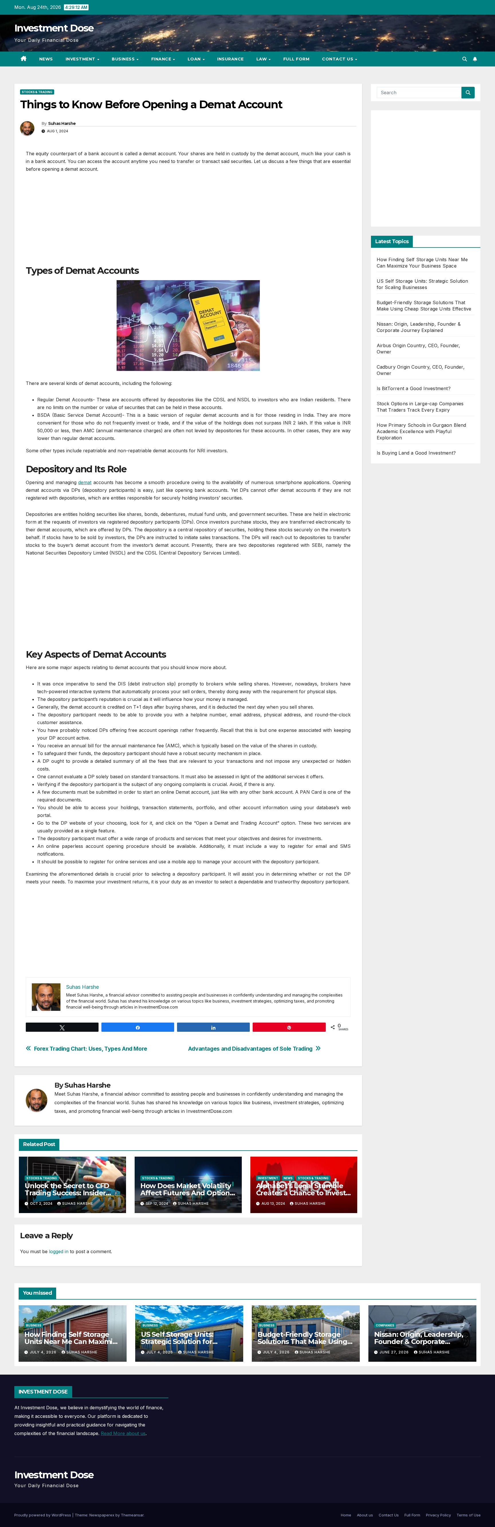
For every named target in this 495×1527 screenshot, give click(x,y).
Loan (195, 59)
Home (346, 1515)
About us (365, 1515)
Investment (81, 59)
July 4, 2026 (44, 1352)
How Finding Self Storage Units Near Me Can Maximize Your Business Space (72, 1341)
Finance (161, 59)
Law (262, 59)
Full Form (296, 59)
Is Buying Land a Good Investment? (416, 453)
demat (84, 482)
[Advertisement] (188, 222)
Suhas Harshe (62, 123)
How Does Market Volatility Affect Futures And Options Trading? (186, 1193)
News (46, 59)
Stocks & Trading (37, 92)
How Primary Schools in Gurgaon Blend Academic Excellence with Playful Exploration (421, 431)
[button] (464, 59)
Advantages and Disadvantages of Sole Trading (250, 1048)
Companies (385, 1325)
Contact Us (338, 59)
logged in (58, 1251)
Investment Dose (54, 28)
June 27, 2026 (395, 1352)
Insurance (230, 59)
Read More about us (123, 1433)
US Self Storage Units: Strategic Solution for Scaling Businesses (177, 1341)
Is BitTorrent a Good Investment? (414, 388)
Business (124, 59)
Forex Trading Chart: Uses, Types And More (90, 1048)
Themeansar (132, 1515)
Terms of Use (469, 1515)
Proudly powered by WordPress (43, 1515)
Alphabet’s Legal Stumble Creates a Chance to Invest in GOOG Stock (301, 1193)
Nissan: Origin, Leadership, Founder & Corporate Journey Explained (418, 1341)
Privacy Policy (438, 1515)
